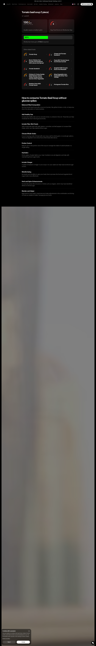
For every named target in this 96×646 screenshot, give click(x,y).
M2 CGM (36, 4)
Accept (23, 642)
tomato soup (31, 55)
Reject (9, 642)
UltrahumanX (50, 4)
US (74, 4)
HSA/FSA (57, 4)
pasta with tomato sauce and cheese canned (60, 61)
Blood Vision (14, 4)
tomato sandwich (33, 69)
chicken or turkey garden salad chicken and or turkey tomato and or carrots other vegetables (35, 76)
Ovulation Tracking (43, 4)
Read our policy (6, 638)
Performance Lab (22, 4)
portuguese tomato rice (60, 85)
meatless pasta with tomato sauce (33, 84)
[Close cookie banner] (29, 631)
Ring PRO (9, 4)
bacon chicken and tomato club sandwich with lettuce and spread (35, 61)
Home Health (30, 4)
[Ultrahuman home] (4, 4)
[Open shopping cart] (78, 4)
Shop (61, 4)
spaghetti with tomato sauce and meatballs (59, 68)
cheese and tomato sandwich (58, 54)
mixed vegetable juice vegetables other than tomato (59, 76)
